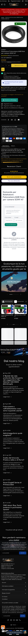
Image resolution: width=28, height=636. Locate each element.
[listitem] (5, 146)
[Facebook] (8, 620)
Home (2, 17)
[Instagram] (11, 620)
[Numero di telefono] (20, 620)
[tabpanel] (14, 155)
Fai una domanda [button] (14, 181)
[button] (4, 4)
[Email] (17, 620)
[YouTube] (14, 620)
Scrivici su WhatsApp (10, 100)
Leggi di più (6, 396)
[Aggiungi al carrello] (12, 309)
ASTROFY (3, 49)
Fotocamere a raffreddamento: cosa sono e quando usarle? (12, 409)
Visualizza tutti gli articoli (14, 530)
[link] (8, 119)
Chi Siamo (4, 596)
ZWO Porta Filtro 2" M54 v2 (20, 316)
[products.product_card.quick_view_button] (12, 306)
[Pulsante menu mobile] (2, 4)
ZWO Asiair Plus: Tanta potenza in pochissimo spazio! (12, 507)
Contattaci (5, 599)
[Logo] (14, 4)
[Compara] (3, 69)
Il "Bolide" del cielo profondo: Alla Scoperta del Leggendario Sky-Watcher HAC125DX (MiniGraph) (13, 380)
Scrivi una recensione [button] (14, 177)
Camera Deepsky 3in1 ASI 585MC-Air (7, 316)
